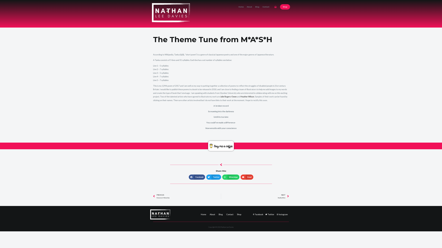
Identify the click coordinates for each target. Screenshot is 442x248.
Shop (239, 214)
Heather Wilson (247, 96)
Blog (257, 7)
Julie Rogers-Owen (228, 96)
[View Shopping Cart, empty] (275, 7)
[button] (285, 7)
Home (241, 7)
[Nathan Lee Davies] (180, 12)
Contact (265, 7)
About (249, 7)
